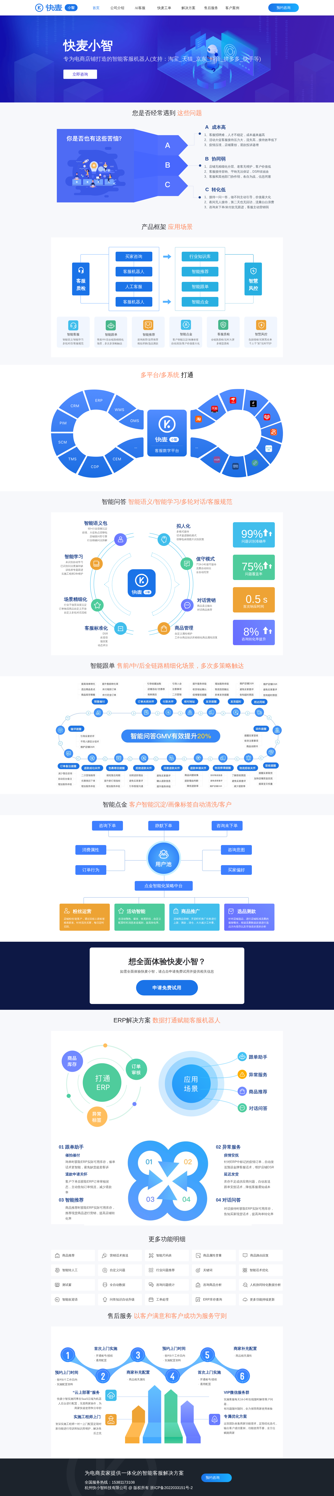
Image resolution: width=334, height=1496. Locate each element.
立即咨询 (80, 74)
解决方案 (188, 8)
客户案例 (232, 8)
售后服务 (211, 8)
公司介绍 (117, 8)
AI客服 (140, 8)
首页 (96, 8)
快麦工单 (164, 8)
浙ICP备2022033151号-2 (171, 1488)
